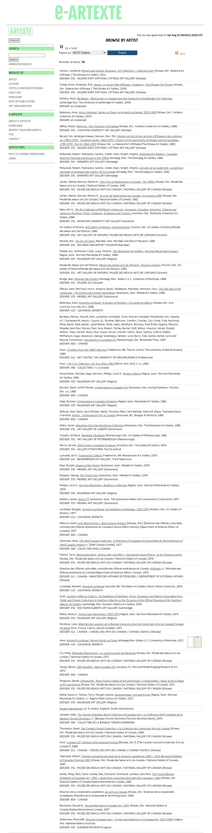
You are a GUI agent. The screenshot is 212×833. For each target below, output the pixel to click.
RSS (182, 54)
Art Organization (20, 106)
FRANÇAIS (14, 40)
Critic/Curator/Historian (26, 88)
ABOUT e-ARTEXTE (20, 121)
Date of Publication (22, 101)
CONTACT (14, 138)
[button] (122, 52)
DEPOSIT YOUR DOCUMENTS (25, 130)
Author (14, 83)
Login (12, 158)
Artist (13, 79)
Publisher (15, 97)
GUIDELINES (16, 125)
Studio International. (71, 708)
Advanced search (20, 64)
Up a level (70, 48)
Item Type (15, 92)
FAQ (11, 134)
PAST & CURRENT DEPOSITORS (27, 154)
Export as (65, 52)
